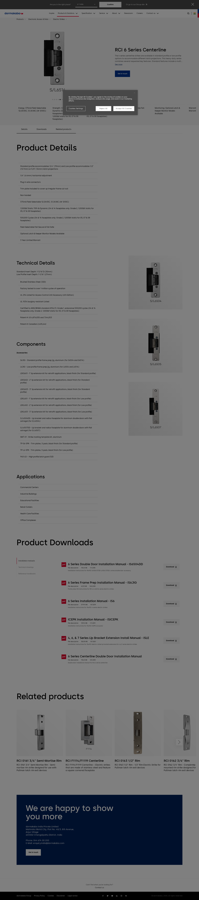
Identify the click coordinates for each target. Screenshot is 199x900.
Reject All (104, 109)
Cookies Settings (76, 109)
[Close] (134, 92)
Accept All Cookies (124, 109)
